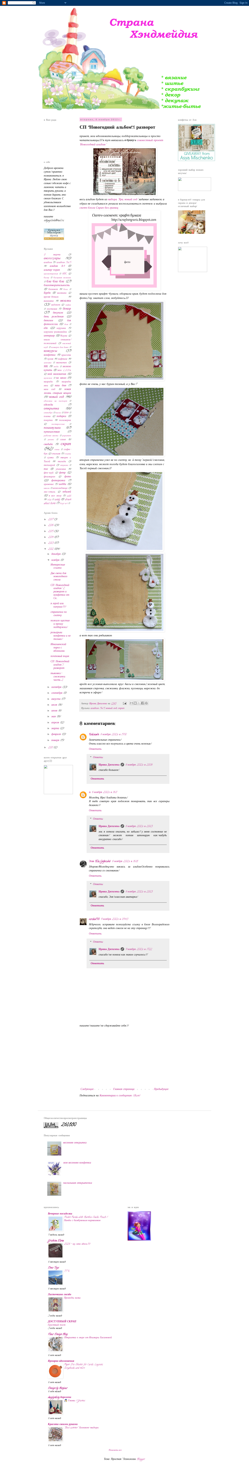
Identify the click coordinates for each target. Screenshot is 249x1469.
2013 (51, 543)
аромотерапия (51, 274)
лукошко (48, 363)
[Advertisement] (124, 1057)
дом (66, 324)
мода (56, 367)
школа (47, 488)
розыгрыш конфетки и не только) (61, 636)
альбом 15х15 (98, 708)
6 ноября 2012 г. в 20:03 (138, 827)
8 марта (52, 255)
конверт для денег (59, 347)
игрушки (61, 328)
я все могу (55, 496)
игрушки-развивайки (55, 332)
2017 (51, 520)
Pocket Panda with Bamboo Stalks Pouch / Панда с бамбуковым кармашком (85, 1219)
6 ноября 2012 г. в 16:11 (104, 792)
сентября (57, 693)
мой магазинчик (56, 374)
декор (67, 309)
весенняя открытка (75, 1143)
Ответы (98, 758)
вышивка (49, 301)
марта (55, 729)
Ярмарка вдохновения (61, 1361)
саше (63, 440)
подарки (61, 416)
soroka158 (94, 919)
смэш (56, 449)
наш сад (49, 389)
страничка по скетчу (59, 614)
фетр (62, 473)
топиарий (49, 465)
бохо (65, 289)
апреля (55, 723)
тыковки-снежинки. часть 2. (58, 677)
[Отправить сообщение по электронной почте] (124, 704)
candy (57, 500)
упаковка (61, 469)
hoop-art (64, 503)
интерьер (49, 336)
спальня (56, 454)
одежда (48, 405)
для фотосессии (57, 323)
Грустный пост (56, 1325)
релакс (51, 440)
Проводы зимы (72, 1298)
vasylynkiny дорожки (59, 1397)
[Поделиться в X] (139, 703)
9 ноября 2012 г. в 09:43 (114, 919)
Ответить (95, 749)
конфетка (49, 355)
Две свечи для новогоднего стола (59, 577)
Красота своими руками (63, 1424)
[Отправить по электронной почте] (131, 703)
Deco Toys (53, 1268)
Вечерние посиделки (60, 1214)
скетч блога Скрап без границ (99, 208)
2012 (51, 549)
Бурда (47, 293)
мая (54, 717)
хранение (49, 484)
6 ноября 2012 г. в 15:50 (113, 735)
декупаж (58, 313)
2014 (51, 537)
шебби (62, 484)
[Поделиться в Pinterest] (146, 703)
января (55, 740)
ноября (55, 560)
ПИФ (66, 413)
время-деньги (51, 297)
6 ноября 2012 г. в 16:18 (125, 862)
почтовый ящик (60, 656)
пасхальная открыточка (77, 1183)
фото (67, 477)
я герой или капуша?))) (58, 605)
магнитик (61, 363)
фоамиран (49, 477)
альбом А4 (57, 266)
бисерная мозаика (62, 278)
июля (54, 705)
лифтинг (62, 359)
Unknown (94, 735)
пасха (58, 413)
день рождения (54, 317)
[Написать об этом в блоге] (135, 703)
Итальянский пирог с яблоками (58, 648)
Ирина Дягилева (109, 765)
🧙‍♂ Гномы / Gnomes (74, 1401)
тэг (46, 469)
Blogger (141, 1459)
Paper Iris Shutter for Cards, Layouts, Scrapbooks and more (83, 1366)
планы (47, 416)
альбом (48, 262)
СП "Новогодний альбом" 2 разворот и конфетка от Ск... (60, 592)
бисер (46, 278)
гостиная (52, 309)
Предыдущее (161, 1089)
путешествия (52, 432)
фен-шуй (48, 473)
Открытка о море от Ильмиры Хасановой (88, 1338)
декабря (56, 554)
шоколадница (60, 488)
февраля (56, 734)
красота (66, 355)
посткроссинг (58, 424)
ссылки (68, 454)
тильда (62, 462)
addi (69, 496)
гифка (68, 305)
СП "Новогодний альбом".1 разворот (60, 665)
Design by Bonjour (57, 1388)
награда (48, 382)
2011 (50, 748)
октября (56, 687)
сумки (50, 458)
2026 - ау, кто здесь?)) (77, 1244)
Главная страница (123, 1089)
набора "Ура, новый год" (123, 199)
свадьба (48, 445)
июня (54, 711)
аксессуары (52, 258)
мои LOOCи (64, 370)
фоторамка (58, 481)
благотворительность (57, 286)
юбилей (67, 492)
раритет (66, 436)
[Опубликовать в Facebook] (143, 703)
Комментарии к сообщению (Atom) (120, 1096)
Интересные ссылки (58, 566)
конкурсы (50, 351)
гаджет (55, 305)
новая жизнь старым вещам (57, 391)
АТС (64, 274)
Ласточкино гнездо (59, 1295)
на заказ (61, 378)
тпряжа (64, 465)
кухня (50, 359)
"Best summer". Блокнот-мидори (81, 1428)
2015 (51, 531)
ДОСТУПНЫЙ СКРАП (62, 1322)
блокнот (53, 289)
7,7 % (66, 1271)
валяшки (62, 293)
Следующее (87, 1089)
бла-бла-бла (55, 281)
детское (48, 321)
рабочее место (51, 436)
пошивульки (52, 428)
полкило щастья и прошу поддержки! (60, 624)
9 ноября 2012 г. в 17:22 (138, 949)
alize (49, 499)
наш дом (60, 386)
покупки (48, 420)
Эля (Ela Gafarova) (100, 862)
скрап (121, 708)
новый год (111, 708)
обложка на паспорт (55, 401)
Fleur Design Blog (58, 1334)
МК (46, 367)
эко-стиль (49, 492)
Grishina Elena (56, 1241)
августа (56, 699)
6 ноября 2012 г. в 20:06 (138, 765)
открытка (51, 408)
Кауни (63, 336)
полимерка (65, 420)
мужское (48, 378)
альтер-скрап (52, 270)
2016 (51, 525)
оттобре (48, 413)
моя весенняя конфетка (77, 1163)
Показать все (115, 1450)
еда (46, 328)
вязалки (65, 301)
